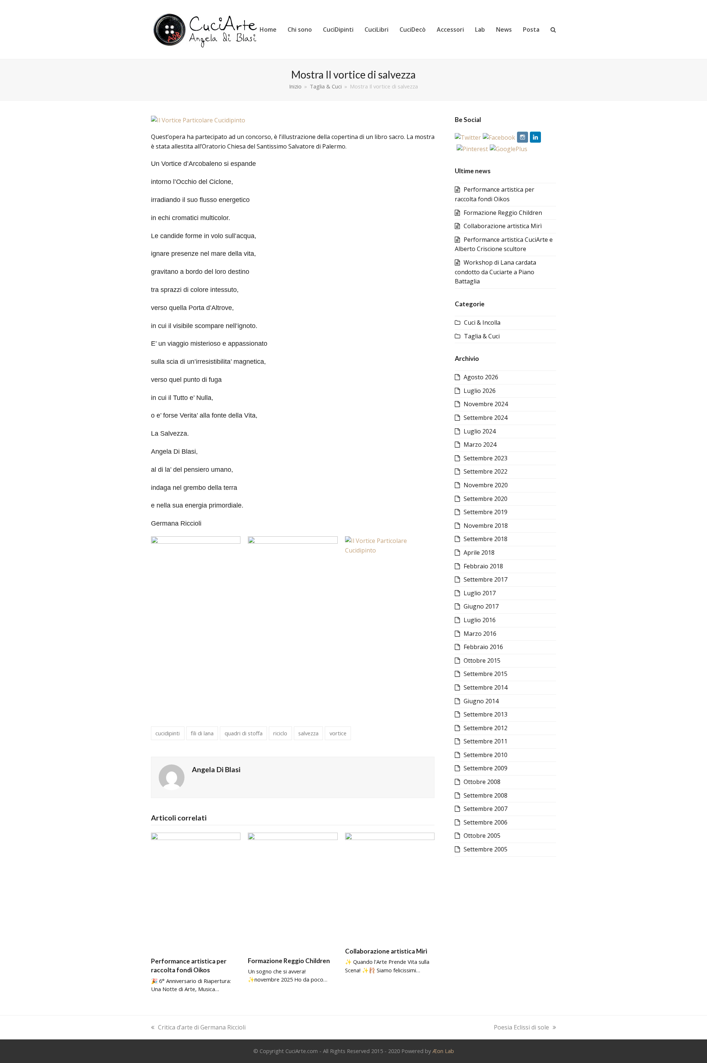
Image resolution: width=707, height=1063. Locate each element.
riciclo (280, 733)
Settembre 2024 (485, 418)
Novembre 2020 (486, 485)
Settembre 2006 (485, 822)
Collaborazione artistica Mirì (386, 951)
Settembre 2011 (485, 741)
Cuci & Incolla (482, 322)
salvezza (308, 733)
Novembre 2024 (486, 404)
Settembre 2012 (485, 728)
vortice (338, 733)
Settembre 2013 (485, 714)
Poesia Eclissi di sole (521, 1027)
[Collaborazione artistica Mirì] (390, 886)
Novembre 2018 (486, 526)
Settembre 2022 (485, 471)
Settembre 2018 (485, 539)
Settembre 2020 (485, 499)
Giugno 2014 (481, 701)
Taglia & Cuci (482, 336)
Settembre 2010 (485, 755)
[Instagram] (522, 137)
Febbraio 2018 (483, 566)
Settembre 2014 (485, 687)
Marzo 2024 (480, 444)
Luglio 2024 (480, 431)
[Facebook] (499, 137)
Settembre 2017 (485, 579)
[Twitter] (468, 137)
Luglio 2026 (480, 391)
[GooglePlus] (508, 149)
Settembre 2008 (485, 795)
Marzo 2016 (480, 634)
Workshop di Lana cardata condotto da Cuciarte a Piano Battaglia (495, 271)
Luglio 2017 (480, 593)
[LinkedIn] (535, 137)
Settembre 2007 (485, 809)
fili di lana (202, 733)
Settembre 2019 (485, 512)
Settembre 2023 (485, 458)
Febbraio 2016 (483, 647)
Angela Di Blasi (216, 769)
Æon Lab (443, 1051)
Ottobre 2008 (482, 782)
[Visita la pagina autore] (171, 777)
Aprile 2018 (479, 552)
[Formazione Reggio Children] (292, 891)
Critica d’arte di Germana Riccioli (202, 1027)
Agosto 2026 (481, 377)
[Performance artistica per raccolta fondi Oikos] (195, 891)
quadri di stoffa (244, 733)
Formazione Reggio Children (289, 961)
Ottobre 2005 (482, 836)
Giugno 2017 (481, 606)
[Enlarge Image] (198, 120)
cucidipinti (167, 733)
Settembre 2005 (485, 849)
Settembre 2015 (485, 674)
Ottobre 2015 (482, 660)
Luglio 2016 (480, 620)
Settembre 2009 (485, 768)
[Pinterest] (472, 149)
